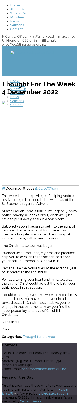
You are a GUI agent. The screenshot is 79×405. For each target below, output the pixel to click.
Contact (16, 29)
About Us (17, 9)
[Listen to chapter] (15, 393)
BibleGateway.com (53, 393)
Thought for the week (39, 337)
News (14, 21)
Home (15, 5)
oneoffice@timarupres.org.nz (24, 44)
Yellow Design (31, 401)
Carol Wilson (48, 188)
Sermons (17, 25)
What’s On (18, 13)
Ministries (17, 17)
